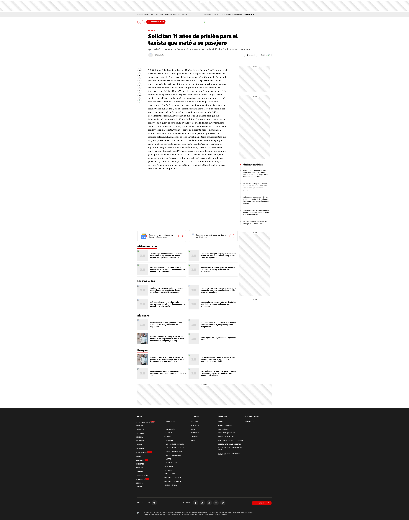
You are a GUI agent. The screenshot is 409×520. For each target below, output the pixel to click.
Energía (139, 437)
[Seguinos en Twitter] (202, 502)
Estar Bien (142, 479)
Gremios (140, 430)
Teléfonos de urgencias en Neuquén (229, 454)
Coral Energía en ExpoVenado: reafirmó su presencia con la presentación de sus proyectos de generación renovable (255, 174)
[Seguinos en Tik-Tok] (222, 502)
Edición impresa (170, 485)
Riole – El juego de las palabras (231, 440)
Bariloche (168, 14)
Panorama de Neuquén (175, 444)
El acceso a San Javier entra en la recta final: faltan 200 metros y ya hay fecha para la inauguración (218, 325)
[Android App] (154, 502)
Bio (167, 425)
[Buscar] (144, 22)
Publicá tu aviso (225, 425)
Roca (161, 14)
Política (139, 426)
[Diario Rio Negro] (138, 516)
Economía (140, 441)
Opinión (167, 437)
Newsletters (143, 452)
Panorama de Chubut (174, 451)
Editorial (169, 440)
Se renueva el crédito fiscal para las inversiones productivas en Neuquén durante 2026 (168, 373)
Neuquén (154, 14)
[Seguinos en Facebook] (195, 502)
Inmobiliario (169, 474)
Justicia (140, 433)
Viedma (184, 14)
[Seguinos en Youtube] (209, 502)
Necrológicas (237, 14)
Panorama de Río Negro (175, 448)
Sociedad (140, 483)
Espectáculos (142, 475)
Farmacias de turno (226, 437)
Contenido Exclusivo (172, 478)
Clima (139, 487)
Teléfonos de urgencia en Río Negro (230, 448)
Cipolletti (176, 14)
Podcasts (168, 470)
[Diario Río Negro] (204, 22)
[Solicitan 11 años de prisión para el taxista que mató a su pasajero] (139, 70)
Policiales (151, 31)
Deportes (140, 464)
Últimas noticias (143, 14)
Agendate (142, 460)
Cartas (168, 459)
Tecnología (170, 429)
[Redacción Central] (150, 55)
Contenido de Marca (172, 481)
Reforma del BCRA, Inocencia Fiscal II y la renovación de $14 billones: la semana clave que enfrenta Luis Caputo (256, 200)
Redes (138, 456)
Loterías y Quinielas (226, 433)
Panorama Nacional (174, 455)
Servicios (140, 448)
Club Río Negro (225, 14)
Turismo (139, 444)
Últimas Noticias (145, 422)
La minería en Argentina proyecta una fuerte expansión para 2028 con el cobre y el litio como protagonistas (255, 187)
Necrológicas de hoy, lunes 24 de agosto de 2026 (218, 339)
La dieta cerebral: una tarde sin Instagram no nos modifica (255, 223)
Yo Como (169, 433)
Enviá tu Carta (171, 463)
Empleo (221, 422)
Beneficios (249, 422)
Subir (261, 503)
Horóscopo (170, 422)
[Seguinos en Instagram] (216, 502)
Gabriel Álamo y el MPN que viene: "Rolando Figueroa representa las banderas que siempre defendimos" (218, 373)
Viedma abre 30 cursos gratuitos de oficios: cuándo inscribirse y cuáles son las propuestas (256, 212)
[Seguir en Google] (139, 100)
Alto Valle (195, 425)
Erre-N (140, 471)
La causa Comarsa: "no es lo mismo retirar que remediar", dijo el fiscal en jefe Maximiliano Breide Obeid (218, 359)
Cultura (139, 468)
